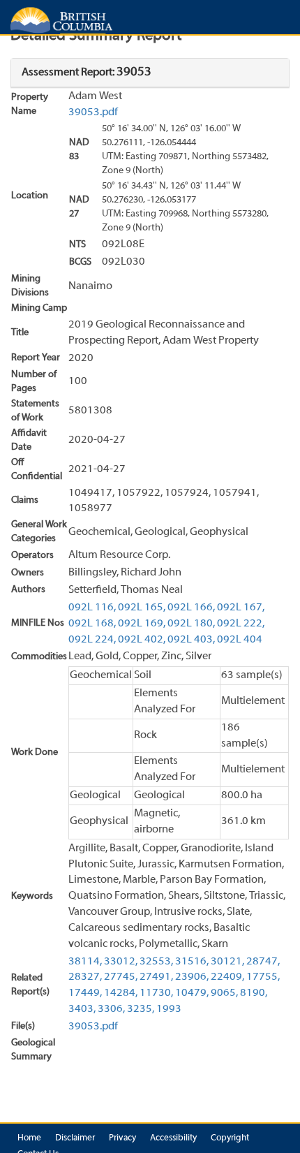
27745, (120, 977)
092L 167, (240, 607)
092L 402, (141, 639)
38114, (85, 961)
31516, (192, 961)
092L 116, (92, 607)
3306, (111, 1009)
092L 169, (141, 623)
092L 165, (141, 607)
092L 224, (92, 639)
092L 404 (239, 639)
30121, (227, 961)
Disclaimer (75, 1138)
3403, (82, 1009)
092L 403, (191, 639)
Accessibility (173, 1138)
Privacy (122, 1138)
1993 (168, 1009)
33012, (120, 961)
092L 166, (191, 607)
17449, (85, 993)
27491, (156, 977)
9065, (224, 993)
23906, (192, 977)
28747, (263, 961)
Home (29, 1138)
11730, (156, 993)
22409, (227, 977)
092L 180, (191, 623)
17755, (263, 977)
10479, (192, 993)
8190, (253, 993)
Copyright (230, 1138)
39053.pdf (93, 112)
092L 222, (240, 623)
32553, (156, 961)
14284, (120, 993)
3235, (140, 1009)
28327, (85, 977)
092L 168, (92, 623)
